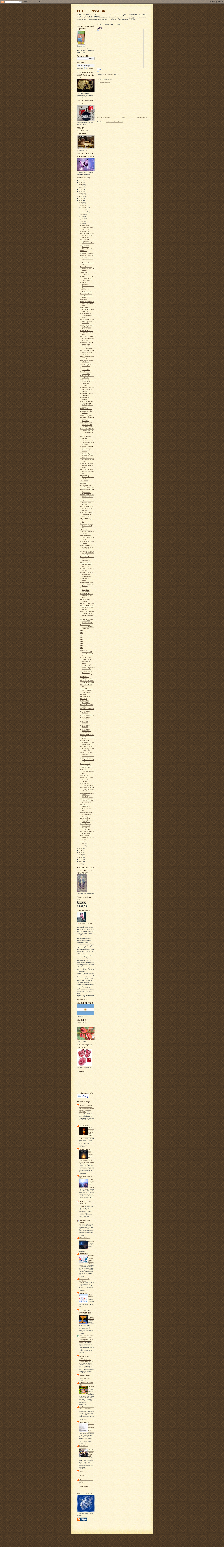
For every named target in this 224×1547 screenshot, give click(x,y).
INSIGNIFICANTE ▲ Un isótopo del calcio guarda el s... (87, 814)
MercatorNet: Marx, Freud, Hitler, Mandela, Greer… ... (86, 589)
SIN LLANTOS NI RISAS (91, 1317)
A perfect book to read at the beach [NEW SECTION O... (87, 502)
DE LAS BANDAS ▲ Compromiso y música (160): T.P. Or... (87, 547)
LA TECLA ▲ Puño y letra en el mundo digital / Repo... (86, 564)
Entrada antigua (142, 117)
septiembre (83, 212)
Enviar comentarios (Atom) (114, 122)
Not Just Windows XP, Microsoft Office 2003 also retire (86, 1361)
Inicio (123, 117)
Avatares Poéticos (84, 1375)
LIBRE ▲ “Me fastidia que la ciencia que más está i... (87, 759)
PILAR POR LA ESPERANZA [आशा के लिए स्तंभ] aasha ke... (87, 742)
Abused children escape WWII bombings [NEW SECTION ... (86, 690)
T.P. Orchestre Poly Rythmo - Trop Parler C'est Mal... (87, 531)
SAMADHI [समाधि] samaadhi (85, 600)
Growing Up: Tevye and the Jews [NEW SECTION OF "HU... (86, 621)
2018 (80, 198)
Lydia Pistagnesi (84, 1422)
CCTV (99, 69)
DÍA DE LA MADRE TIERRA (86, 437)
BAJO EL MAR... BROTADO (85, 726)
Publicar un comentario (104, 82)
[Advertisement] (114, 99)
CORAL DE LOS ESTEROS (84, 1357)
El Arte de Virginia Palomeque (84, 1239)
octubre (82, 210)
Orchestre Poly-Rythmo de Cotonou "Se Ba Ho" (86, 525)
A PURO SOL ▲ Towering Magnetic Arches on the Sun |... (87, 453)
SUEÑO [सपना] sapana (86, 415)
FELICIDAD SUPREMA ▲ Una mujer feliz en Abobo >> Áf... (87, 748)
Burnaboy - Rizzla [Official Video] (85, 369)
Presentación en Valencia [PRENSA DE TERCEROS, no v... (87, 795)
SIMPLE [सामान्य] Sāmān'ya (84, 579)
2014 (80, 850)
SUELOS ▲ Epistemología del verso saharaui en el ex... (86, 652)
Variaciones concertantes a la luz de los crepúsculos (91, 1428)
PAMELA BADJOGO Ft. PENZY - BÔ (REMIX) (86, 779)
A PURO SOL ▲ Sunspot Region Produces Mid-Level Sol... (87, 459)
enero (82, 846)
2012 (80, 855)
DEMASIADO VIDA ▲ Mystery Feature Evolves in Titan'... (86, 344)
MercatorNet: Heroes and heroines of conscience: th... (87, 558)
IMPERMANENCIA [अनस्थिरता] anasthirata (87, 486)
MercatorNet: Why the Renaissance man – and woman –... (87, 268)
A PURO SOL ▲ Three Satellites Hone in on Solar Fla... (86, 465)
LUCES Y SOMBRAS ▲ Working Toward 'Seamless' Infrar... (87, 326)
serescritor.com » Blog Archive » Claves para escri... (87, 262)
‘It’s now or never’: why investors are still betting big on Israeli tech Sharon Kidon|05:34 (86, 1109)
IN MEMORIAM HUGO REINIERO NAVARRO (87, 681)
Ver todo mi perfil (82, 999)
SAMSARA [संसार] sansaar (87, 603)
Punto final (82, 1282)
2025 (80, 182)
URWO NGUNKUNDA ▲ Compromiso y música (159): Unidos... (87, 789)
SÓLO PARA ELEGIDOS (87, 709)
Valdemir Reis (83, 1293)
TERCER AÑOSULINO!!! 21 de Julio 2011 (91, 1453)
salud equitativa (85, 923)
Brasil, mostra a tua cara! (86, 1407)
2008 (80, 864)
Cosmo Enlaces (83, 1486)
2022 (80, 189)
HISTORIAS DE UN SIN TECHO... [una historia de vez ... (87, 736)
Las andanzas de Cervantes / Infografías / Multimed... (87, 477)
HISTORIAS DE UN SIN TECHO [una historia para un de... (87, 496)
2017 (80, 200)
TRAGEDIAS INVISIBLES (84, 273)
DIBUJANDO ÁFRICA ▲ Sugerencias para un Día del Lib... (87, 419)
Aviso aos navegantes (84, 1408)
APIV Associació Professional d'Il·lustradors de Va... (87, 241)
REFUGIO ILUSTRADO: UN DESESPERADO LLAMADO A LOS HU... (87, 431)
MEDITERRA (83, 1476)
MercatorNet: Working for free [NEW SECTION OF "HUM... (87, 552)
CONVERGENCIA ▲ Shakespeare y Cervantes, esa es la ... (87, 672)
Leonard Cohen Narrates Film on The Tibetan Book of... (86, 584)
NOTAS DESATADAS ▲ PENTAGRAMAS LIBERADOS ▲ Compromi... (87, 382)
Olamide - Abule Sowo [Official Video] (86, 365)
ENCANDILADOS (85, 696)
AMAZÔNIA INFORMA (86, 1336)
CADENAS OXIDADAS (86, 253)
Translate (90, 68)
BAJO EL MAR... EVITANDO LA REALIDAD (85, 731)
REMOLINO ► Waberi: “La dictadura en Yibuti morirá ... (86, 514)
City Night (91, 1241)
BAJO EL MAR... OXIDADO (85, 722)
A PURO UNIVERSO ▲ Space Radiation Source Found (86, 448)
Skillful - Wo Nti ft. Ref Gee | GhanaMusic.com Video (87, 771)
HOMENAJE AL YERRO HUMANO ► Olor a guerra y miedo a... (87, 278)
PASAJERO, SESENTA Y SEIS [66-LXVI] (87, 832)
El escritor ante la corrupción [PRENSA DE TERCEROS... (87, 626)
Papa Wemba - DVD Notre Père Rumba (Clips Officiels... (87, 389)
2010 (80, 859)
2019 (80, 196)
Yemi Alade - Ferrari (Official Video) (85, 373)
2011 (80, 857)
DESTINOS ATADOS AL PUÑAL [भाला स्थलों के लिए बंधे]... (87, 303)
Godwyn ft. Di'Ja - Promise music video (86, 784)
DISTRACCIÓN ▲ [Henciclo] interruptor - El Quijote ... (87, 820)
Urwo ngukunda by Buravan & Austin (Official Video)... (86, 765)
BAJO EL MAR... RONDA (87, 715)
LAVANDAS (83, 699)
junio (82, 219)
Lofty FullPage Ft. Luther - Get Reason (87, 361)
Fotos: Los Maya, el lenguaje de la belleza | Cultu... (87, 837)
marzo (82, 841)
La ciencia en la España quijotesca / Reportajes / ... (87, 471)
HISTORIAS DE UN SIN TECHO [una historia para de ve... (87, 607)
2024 (80, 185)
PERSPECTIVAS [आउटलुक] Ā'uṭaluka (86, 678)
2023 (80, 187)
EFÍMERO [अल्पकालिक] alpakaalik (86, 412)
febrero (82, 843)
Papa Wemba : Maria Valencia (85, 398)
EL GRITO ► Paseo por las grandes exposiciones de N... (86, 257)
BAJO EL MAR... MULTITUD (85, 718)
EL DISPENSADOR (91, 11)
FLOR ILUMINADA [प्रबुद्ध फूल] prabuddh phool (86, 315)
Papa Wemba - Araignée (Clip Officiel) (86, 394)
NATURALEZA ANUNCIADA (85, 702)
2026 (80, 180)
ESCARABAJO (84, 483)
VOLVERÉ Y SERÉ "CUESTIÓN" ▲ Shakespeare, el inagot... (85, 660)
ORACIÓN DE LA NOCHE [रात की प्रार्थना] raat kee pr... (87, 309)
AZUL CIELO (84, 481)
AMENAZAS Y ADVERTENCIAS (86, 291)
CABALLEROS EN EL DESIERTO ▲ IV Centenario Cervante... (87, 424)
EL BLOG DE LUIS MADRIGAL (85, 1202)
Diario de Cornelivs (84, 1149)
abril (81, 223)
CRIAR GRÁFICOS (91, 1296)
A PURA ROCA (84, 231)
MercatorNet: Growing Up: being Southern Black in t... (86, 295)
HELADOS (83, 694)
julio (81, 216)
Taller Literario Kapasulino (83, 1447)
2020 (80, 194)
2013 (80, 853)
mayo (82, 221)
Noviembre (82, 1224)
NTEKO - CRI (84, 775)
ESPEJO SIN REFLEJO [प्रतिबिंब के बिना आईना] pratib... (86, 595)
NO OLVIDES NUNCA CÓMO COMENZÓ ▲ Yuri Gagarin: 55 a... (87, 800)
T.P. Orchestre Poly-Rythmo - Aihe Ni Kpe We (87, 520)
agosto (82, 214)
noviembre (83, 207)
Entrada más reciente (103, 117)
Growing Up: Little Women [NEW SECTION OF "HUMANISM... (85, 826)
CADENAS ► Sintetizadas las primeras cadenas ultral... (85, 807)
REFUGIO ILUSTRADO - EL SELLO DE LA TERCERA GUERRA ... (87, 614)
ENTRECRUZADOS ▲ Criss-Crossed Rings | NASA (86, 332)
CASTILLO (83, 251)
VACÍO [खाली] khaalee (86, 409)
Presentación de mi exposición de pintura (84, 1377)
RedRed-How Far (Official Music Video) (87, 377)
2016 (80, 203)
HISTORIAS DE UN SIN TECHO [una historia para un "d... (87, 235)
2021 (80, 191)
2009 (80, 861)
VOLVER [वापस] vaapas (86, 348)
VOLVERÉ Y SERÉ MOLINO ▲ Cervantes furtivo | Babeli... (87, 667)
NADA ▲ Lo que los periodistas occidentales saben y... (87, 754)
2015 (80, 848)
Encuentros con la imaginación (84, 1280)
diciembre (83, 205)
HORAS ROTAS (84, 1126)
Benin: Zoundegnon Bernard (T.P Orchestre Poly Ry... (87, 537)
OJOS (81, 631)
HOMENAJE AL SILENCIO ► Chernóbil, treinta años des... (87, 285)
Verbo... (81, 1471)
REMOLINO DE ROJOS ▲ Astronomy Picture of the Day (87, 338)
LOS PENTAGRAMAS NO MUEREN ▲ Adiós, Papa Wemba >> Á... (86, 404)
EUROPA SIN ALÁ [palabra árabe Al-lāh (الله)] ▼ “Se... (86, 227)
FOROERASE (83, 1254)
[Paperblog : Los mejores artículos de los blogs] (83, 1098)
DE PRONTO (83, 299)
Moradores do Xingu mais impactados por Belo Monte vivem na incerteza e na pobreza (86, 1340)
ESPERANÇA (91, 1387)
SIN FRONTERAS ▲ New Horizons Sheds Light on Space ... (87, 442)
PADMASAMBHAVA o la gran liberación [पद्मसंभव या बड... (87, 491)
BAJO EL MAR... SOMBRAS (85, 712)
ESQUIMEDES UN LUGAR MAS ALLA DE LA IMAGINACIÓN (86, 1312)
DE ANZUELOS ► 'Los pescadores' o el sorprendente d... (86, 574)
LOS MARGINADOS (85, 1105)
